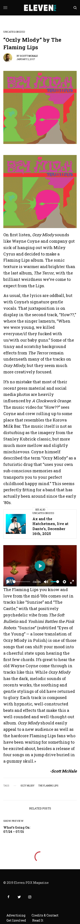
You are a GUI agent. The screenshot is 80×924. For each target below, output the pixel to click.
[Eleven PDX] (40, 7)
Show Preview (13, 820)
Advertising (15, 915)
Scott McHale (29, 56)
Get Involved (16, 920)
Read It (37, 920)
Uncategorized (14, 31)
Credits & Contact (45, 915)
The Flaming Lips (48, 786)
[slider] (21, 582)
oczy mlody (27, 786)
